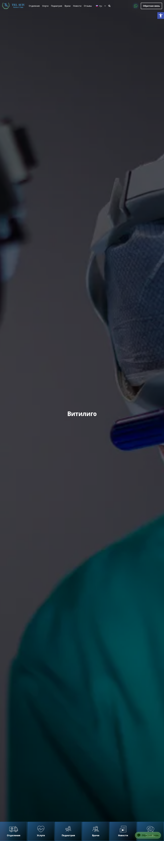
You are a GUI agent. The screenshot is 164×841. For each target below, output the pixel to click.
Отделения (34, 5)
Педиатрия (56, 5)
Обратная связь (151, 5)
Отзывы (88, 5)
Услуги (45, 5)
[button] (160, 15)
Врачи (67, 5)
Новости (77, 5)
